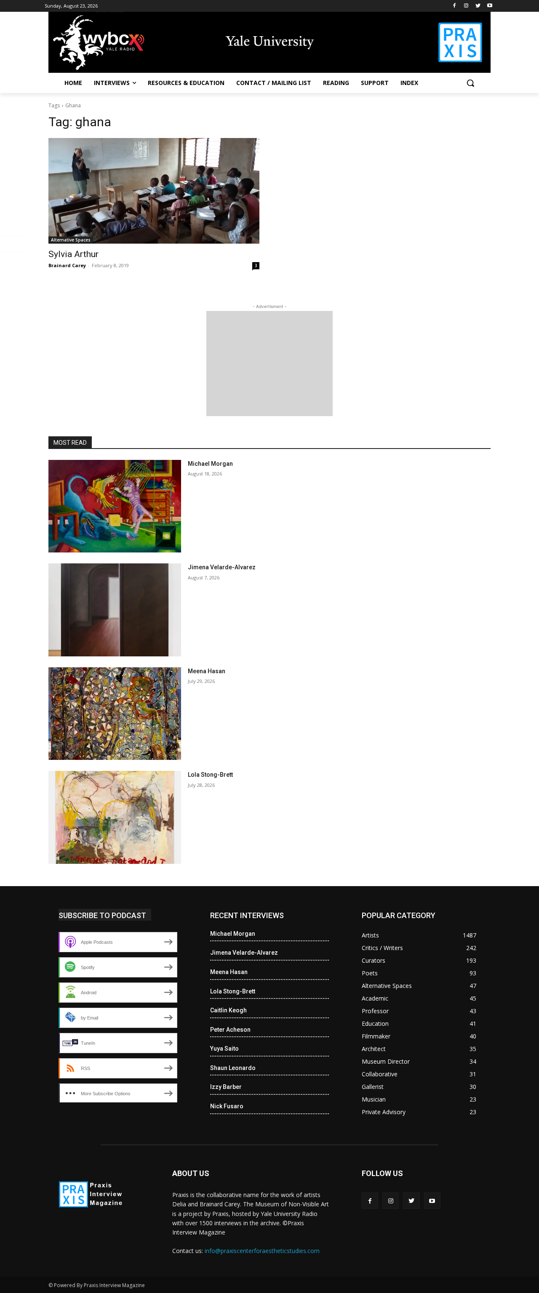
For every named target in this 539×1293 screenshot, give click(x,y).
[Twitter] (478, 6)
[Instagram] (466, 6)
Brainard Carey (67, 265)
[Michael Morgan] (114, 506)
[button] (470, 83)
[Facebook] (454, 6)
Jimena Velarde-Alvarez (222, 567)
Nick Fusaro (226, 1106)
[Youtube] (489, 6)
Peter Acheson (230, 1029)
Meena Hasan (206, 671)
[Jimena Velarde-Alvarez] (114, 609)
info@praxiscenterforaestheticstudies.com (262, 1251)
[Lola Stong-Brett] (114, 817)
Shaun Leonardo (233, 1068)
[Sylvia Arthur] (153, 191)
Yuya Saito (224, 1048)
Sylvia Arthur (73, 254)
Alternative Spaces (71, 240)
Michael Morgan (210, 463)
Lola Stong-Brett (210, 774)
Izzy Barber (226, 1086)
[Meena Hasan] (114, 713)
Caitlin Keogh (228, 1010)
